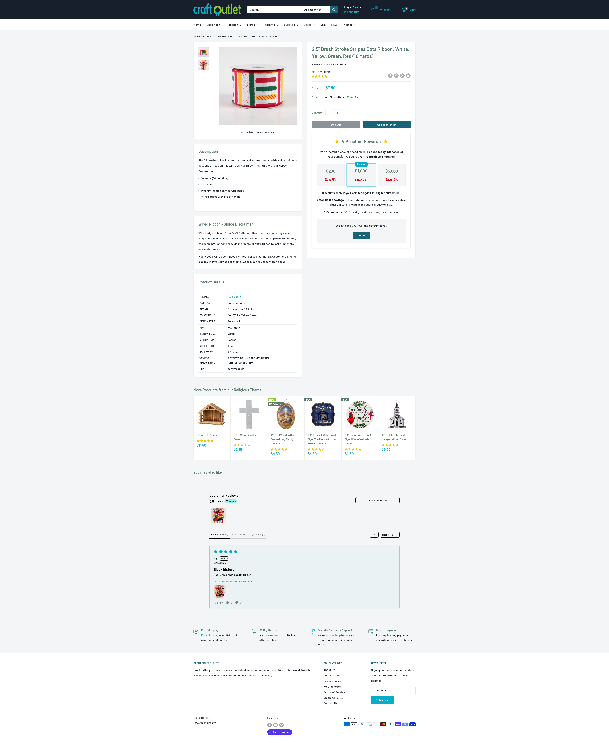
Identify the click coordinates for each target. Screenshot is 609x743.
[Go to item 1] (218, 515)
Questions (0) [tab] (258, 534)
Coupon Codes (333, 675)
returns (277, 635)
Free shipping (210, 635)
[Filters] (374, 535)
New (334, 24)
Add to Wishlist (386, 124)
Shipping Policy (333, 697)
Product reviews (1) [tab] (220, 534)
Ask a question (377, 500)
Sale (323, 24)
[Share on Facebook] (390, 75)
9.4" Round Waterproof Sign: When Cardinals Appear (358, 439)
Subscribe (382, 700)
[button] (319, 76)
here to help (333, 635)
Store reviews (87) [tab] (240, 534)
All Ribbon (208, 36)
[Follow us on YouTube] (275, 724)
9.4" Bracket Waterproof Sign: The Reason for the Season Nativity (322, 439)
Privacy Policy (332, 681)
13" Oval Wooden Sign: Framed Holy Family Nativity (283, 439)
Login (361, 235)
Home (197, 24)
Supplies (289, 24)
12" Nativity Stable (207, 435)
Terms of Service (334, 692)
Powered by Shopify (204, 722)
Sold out (336, 124)
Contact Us (330, 703)
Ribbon (233, 24)
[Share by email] (408, 75)
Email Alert (354, 97)
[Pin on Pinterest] (396, 75)
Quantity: (318, 112)
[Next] (415, 428)
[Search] (334, 9)
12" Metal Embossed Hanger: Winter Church (395, 437)
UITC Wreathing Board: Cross (247, 437)
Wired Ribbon (225, 36)
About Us (329, 670)
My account (351, 11)
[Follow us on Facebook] (269, 724)
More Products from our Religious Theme (227, 390)
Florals (251, 24)
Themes (347, 24)
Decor (307, 24)
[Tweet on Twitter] (402, 75)
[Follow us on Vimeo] (281, 724)
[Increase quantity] (345, 112)
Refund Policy (332, 686)
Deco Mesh (213, 24)
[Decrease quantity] (329, 112)
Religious (233, 296)
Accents (270, 24)
